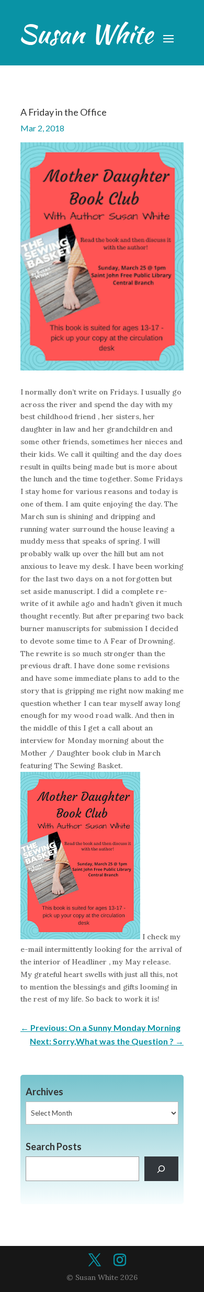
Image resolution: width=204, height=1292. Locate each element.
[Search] (161, 1168)
